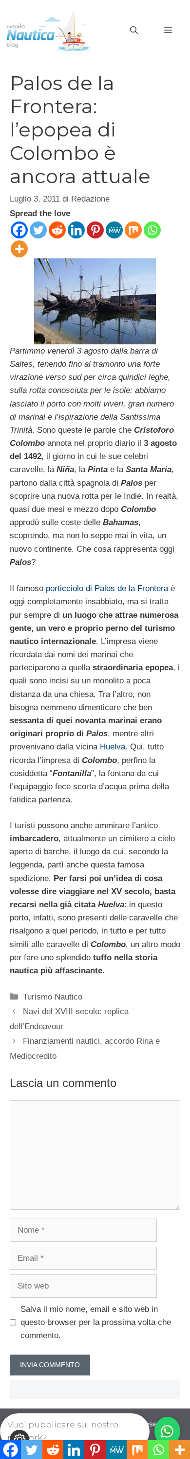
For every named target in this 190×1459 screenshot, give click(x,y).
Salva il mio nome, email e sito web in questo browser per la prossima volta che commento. (95, 1322)
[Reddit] (57, 229)
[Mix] (133, 229)
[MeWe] (114, 229)
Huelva (112, 746)
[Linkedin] (76, 229)
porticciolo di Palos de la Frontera (107, 588)
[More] (19, 248)
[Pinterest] (95, 229)
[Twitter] (38, 229)
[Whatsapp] (152, 229)
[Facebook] (19, 229)
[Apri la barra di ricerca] (134, 30)
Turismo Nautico (52, 996)
